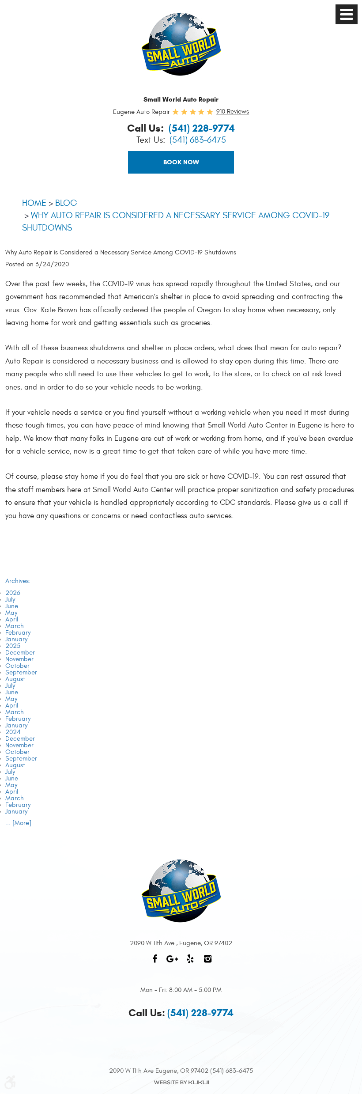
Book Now (181, 162)
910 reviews (232, 111)
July (10, 599)
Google (172, 963)
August (15, 679)
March (14, 626)
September (21, 672)
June (11, 606)
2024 (13, 732)
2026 (12, 593)
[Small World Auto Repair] (181, 44)
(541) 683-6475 (198, 140)
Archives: (17, 581)
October (17, 666)
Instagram (207, 963)
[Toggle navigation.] (347, 14)
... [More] (18, 823)
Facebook (154, 963)
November (19, 659)
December (20, 652)
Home (34, 203)
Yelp (190, 963)
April (11, 619)
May (11, 613)
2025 (12, 646)
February (17, 632)
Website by (181, 1082)
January (16, 639)
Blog (66, 203)
